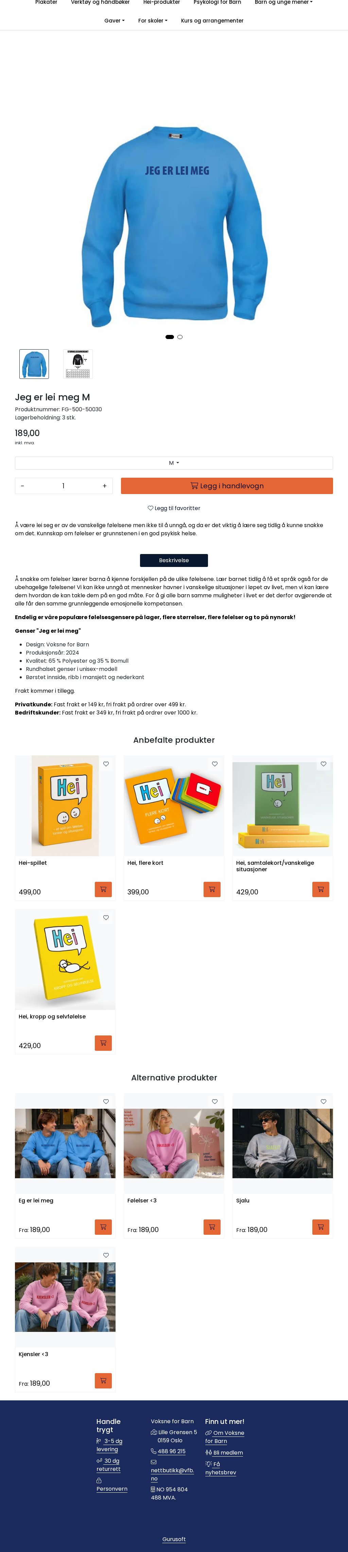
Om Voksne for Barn (224, 1437)
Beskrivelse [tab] (174, 560)
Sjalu (242, 1200)
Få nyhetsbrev (220, 1468)
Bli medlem (227, 1453)
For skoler (150, 20)
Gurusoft (174, 1539)
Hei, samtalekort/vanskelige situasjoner (275, 866)
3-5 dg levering (109, 1445)
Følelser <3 (142, 1200)
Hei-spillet (33, 863)
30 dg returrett (109, 1465)
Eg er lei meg (36, 1200)
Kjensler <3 (33, 1354)
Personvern (112, 1489)
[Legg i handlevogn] (103, 889)
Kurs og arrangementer (212, 20)
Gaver (112, 20)
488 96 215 (172, 1451)
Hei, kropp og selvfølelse (52, 1016)
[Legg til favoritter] (106, 764)
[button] (170, 337)
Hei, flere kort (145, 863)
